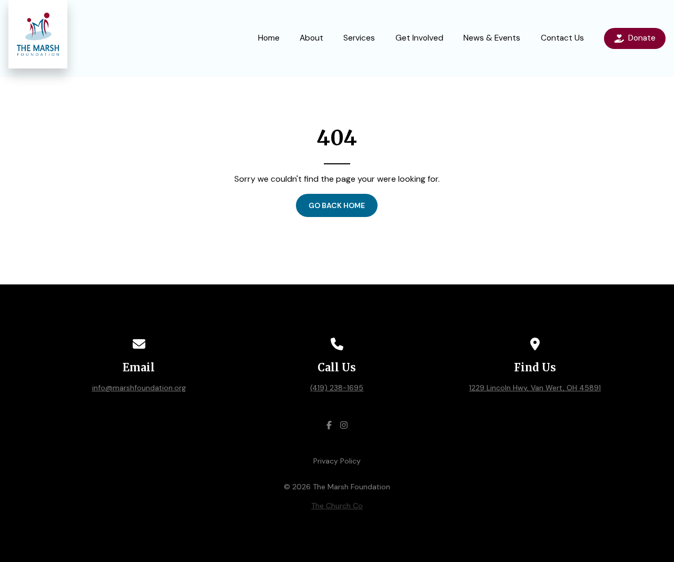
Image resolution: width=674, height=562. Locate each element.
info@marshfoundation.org (139, 387)
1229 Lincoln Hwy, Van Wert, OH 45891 (535, 387)
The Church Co (337, 505)
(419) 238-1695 (336, 387)
